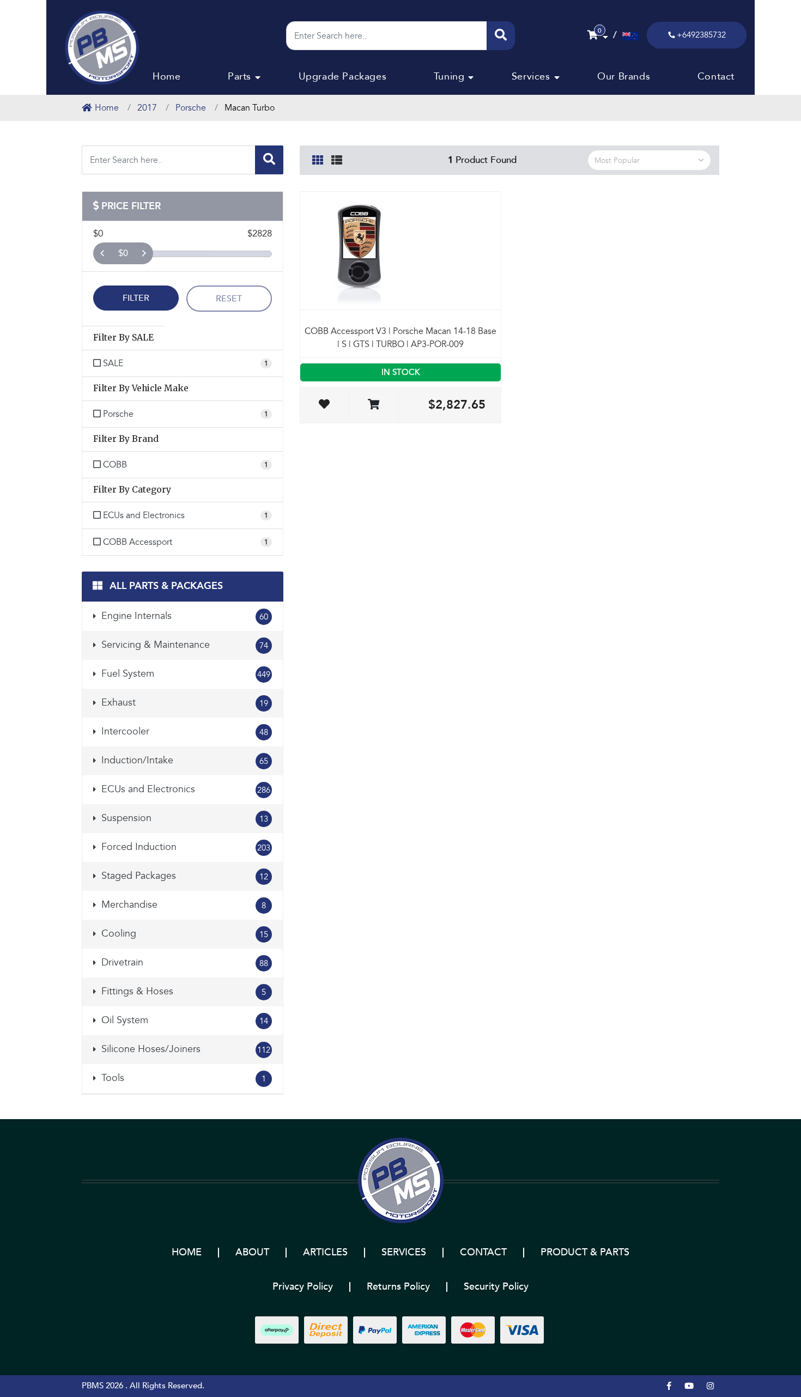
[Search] (501, 35)
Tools (182, 1078)
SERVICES (403, 1252)
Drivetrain (183, 962)
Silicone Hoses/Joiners (184, 1049)
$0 (123, 253)
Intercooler (183, 731)
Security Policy (496, 1286)
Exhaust (183, 702)
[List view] (337, 158)
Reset (229, 299)
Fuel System (184, 674)
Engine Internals (183, 616)
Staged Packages (183, 876)
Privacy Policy (302, 1286)
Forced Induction (184, 847)
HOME (187, 1252)
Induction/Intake (183, 760)
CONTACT (483, 1252)
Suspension (183, 818)
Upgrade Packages (343, 76)
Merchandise (182, 905)
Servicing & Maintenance (183, 645)
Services (531, 76)
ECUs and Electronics (184, 789)
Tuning (449, 76)
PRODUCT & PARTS (585, 1252)
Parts (239, 76)
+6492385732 (701, 34)
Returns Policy (398, 1286)
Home (166, 76)
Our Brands (623, 76)
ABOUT (252, 1252)
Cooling (183, 933)
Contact (716, 76)
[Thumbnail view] (317, 158)
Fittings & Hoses (182, 991)
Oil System (183, 1020)
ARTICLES (325, 1252)
